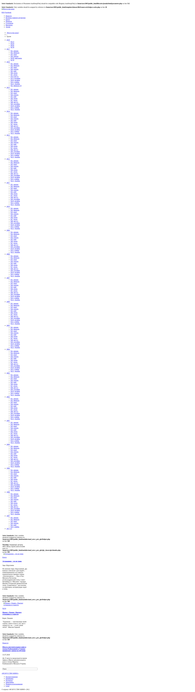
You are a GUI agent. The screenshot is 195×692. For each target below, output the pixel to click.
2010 (8, 206)
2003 (8, 373)
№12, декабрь (15, 84)
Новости (9, 16)
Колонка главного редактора (15, 18)
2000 (8, 444)
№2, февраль (15, 53)
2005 (8, 325)
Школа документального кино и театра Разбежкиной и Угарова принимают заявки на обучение (14, 649)
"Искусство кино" (12, 33)
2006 (8, 302)
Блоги (8, 19)
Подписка (9, 680)
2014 (8, 111)
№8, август (14, 102)
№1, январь (14, 51)
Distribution (9, 678)
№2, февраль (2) (16, 86)
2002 (8, 397)
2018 (8, 40)
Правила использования (14, 684)
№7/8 (12, 47)
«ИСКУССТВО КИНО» (10, 673)
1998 (8, 492)
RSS (3, 12)
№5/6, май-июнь (16, 58)
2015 (8, 87)
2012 (8, 159)
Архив (8, 27)
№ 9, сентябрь (15, 78)
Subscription (10, 682)
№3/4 (12, 43)
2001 (8, 421)
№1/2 (12, 42)
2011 (8, 183)
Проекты (9, 21)
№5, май (13, 71)
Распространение (12, 677)
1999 (8, 468)
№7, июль (14, 75)
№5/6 (12, 45)
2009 (8, 230)
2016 (8, 62)
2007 (8, 278)
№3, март (14, 54)
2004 (8, 349)
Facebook (8, 12)
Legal (7, 686)
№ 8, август (15, 76)
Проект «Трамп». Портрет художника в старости (12, 613)
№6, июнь (14, 73)
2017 (8, 49)
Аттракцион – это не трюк (12, 561)
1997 (8, 516)
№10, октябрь (15, 80)
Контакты (9, 25)
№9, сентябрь (15, 104)
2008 (8, 254)
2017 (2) (9, 528)
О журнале (9, 23)
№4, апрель (14, 56)
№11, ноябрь (15, 82)
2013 (8, 135)
